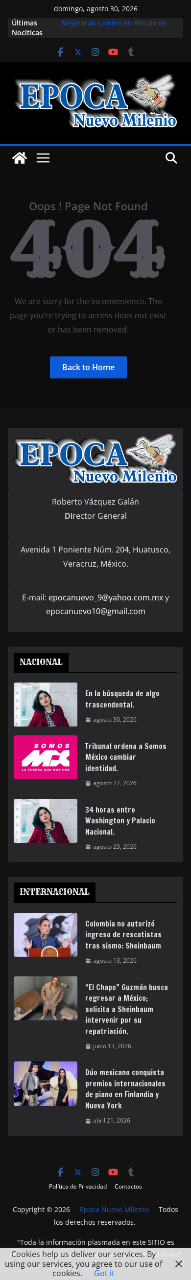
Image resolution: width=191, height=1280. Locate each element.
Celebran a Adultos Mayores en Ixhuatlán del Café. (113, 18)
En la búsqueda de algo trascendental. (122, 699)
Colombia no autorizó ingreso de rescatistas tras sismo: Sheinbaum (123, 935)
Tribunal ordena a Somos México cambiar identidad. (126, 757)
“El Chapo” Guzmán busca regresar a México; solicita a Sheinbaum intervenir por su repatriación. (126, 1009)
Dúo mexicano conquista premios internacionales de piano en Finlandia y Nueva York (125, 1089)
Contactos (128, 1186)
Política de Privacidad (78, 1186)
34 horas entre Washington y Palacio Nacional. (120, 821)
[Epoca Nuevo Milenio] (19, 158)
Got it (104, 1273)
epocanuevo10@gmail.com (95, 611)
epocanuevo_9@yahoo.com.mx (105, 597)
